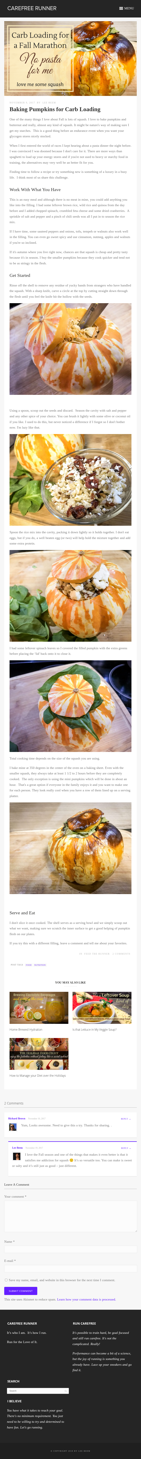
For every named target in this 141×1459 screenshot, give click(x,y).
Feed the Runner (97, 954)
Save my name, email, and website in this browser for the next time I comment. (62, 1280)
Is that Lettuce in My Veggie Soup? (95, 1030)
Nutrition (40, 965)
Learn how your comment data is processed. (86, 1299)
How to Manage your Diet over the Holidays (38, 1076)
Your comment (15, 1196)
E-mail (10, 1261)
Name (9, 1241)
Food (29, 965)
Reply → (126, 1119)
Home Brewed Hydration (26, 1030)
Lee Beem (49, 102)
